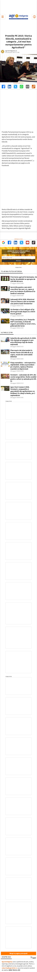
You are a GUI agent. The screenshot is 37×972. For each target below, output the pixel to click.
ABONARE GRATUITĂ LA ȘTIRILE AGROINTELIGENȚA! (18, 251)
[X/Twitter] (21, 242)
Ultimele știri (7, 332)
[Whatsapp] (21, 86)
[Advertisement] (18, 6)
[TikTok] (33, 242)
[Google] (3, 242)
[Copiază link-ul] (33, 86)
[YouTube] (27, 242)
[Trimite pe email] (27, 86)
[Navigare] (2, 16)
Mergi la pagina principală (18, 953)
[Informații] (34, 16)
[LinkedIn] (9, 86)
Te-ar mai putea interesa (11, 271)
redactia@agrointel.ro (9, 968)
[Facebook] (3, 86)
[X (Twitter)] (15, 86)
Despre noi (6, 957)
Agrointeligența (7, 962)
